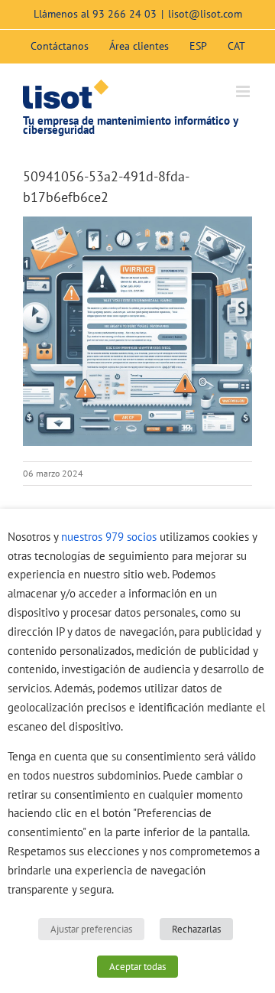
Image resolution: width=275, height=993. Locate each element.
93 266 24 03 (124, 14)
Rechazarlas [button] (196, 929)
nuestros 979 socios (109, 536)
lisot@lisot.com (205, 14)
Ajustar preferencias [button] (91, 929)
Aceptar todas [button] (137, 966)
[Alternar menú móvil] (244, 91)
